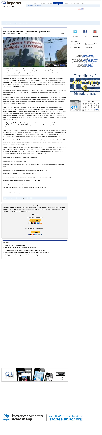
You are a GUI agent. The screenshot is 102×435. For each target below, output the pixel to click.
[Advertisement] (37, 16)
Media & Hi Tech (68, 3)
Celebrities (29, 5)
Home (6, 23)
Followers (75, 36)
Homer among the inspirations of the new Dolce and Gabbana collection (25, 250)
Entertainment (57, 3)
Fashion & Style (37, 5)
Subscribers (95, 36)
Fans (85, 36)
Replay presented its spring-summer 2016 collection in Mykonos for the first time (28, 255)
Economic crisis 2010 (23, 23)
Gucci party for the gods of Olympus (15, 245)
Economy (43, 3)
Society (36, 3)
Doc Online (76, 3)
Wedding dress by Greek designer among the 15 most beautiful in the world (26, 252)
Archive (90, 3)
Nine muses (49, 3)
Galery (62, 65)
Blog (83, 3)
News (29, 3)
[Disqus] (35, 288)
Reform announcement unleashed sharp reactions (26, 31)
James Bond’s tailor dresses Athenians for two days (20, 247)
